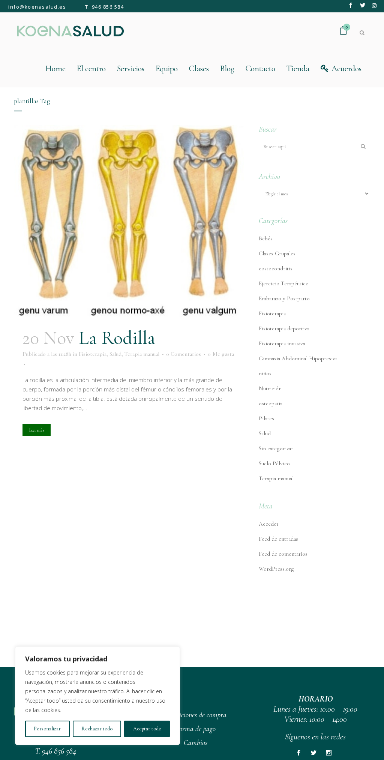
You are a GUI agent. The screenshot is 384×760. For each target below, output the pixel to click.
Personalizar (47, 729)
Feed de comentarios (283, 553)
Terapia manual (141, 354)
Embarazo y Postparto (284, 298)
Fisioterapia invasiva (282, 343)
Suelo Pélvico (274, 463)
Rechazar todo (96, 729)
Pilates (266, 418)
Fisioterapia (92, 354)
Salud (116, 354)
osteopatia (270, 403)
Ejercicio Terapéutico (284, 283)
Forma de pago (196, 729)
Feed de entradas (278, 538)
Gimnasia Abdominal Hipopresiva (298, 358)
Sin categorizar (276, 448)
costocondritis (275, 268)
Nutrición (270, 388)
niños (265, 373)
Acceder (269, 523)
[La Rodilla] (129, 221)
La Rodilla (117, 338)
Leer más (36, 430)
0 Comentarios (183, 354)
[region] (97, 695)
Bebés (266, 238)
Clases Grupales (277, 253)
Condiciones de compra (195, 715)
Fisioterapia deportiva (284, 328)
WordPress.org (276, 568)
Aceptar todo (147, 729)
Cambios (195, 743)
